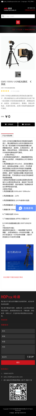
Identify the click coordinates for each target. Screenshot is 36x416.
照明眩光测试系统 (30, 29)
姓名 (3, 331)
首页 (13, 29)
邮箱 (3, 336)
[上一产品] (31, 82)
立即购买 (10, 124)
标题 (3, 341)
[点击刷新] (30, 357)
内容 (3, 347)
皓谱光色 (10, 9)
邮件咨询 (27, 124)
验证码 (4, 357)
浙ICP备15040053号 (20, 413)
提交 (18, 362)
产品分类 (19, 29)
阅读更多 (4, 320)
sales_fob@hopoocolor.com (12, 1)
